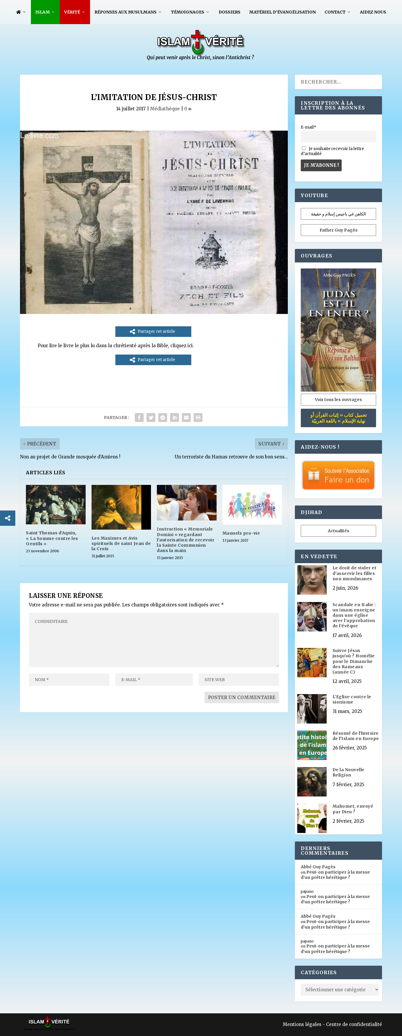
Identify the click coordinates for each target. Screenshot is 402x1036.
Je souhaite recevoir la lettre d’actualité (332, 151)
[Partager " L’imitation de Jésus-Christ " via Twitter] (151, 417)
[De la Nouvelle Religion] (312, 782)
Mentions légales (302, 1024)
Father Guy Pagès (339, 230)
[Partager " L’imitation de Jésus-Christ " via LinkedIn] (174, 417)
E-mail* (308, 127)
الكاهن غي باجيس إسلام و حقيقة (338, 214)
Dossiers (229, 12)
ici (190, 345)
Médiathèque (165, 109)
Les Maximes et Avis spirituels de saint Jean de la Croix (121, 543)
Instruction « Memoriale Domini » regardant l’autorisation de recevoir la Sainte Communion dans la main (185, 539)
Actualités (338, 530)
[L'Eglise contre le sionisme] (312, 709)
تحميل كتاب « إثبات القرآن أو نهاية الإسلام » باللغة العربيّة (338, 418)
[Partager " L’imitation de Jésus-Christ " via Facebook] (139, 417)
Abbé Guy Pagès (318, 866)
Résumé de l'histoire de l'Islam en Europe (356, 736)
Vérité (72, 12)
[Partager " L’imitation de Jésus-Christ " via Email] (186, 417)
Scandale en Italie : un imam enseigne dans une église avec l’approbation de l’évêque (354, 615)
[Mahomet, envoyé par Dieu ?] (312, 819)
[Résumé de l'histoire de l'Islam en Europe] (312, 746)
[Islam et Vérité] (201, 59)
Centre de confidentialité (354, 1024)
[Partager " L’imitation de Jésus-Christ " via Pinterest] (163, 417)
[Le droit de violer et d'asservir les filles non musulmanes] (312, 580)
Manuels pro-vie (241, 533)
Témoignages (187, 12)
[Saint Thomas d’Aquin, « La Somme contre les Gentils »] (56, 504)
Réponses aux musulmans (125, 12)
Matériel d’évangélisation (282, 12)
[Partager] (7, 518)
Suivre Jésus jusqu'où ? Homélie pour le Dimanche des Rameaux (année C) (354, 661)
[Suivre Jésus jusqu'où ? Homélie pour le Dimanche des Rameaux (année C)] (312, 663)
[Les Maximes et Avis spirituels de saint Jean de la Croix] (121, 507)
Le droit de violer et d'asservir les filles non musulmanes (355, 573)
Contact (335, 12)
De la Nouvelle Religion (349, 772)
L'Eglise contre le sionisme (352, 699)
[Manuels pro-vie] (252, 505)
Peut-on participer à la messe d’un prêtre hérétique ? (335, 874)
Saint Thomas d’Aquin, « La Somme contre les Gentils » (52, 538)
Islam (42, 12)
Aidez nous (373, 12)
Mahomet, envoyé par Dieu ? (353, 809)
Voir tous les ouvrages (338, 399)
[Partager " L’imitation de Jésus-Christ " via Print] (198, 417)
